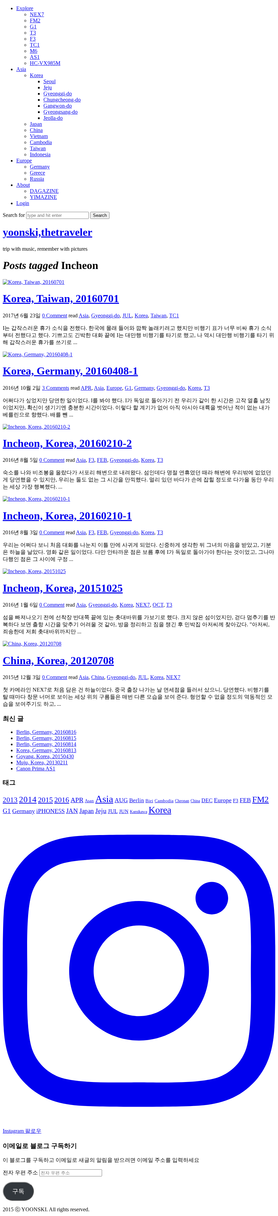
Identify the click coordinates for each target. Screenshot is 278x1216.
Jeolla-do (53, 118)
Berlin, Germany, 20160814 (46, 744)
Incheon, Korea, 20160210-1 (67, 516)
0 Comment (54, 315)
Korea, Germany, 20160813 (46, 750)
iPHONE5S (50, 811)
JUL (127, 315)
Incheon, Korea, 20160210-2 (67, 443)
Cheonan (182, 800)
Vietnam (39, 136)
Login (22, 203)
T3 (33, 33)
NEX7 (37, 14)
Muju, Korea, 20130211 (42, 762)
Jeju (47, 87)
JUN (123, 811)
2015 (45, 799)
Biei (149, 800)
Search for (14, 215)
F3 (33, 39)
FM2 (35, 20)
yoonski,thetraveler (47, 232)
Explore (24, 8)
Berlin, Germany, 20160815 (46, 738)
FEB (102, 460)
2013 (10, 800)
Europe (24, 160)
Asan (89, 800)
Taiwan (38, 148)
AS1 (35, 57)
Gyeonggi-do (57, 93)
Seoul (49, 81)
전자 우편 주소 (21, 1172)
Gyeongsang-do (60, 112)
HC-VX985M (45, 63)
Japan (36, 124)
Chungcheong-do (62, 100)
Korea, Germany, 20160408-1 (70, 371)
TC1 (35, 45)
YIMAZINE (43, 197)
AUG (121, 800)
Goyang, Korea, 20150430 (45, 756)
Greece (37, 173)
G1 (33, 26)
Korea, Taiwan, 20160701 (61, 298)
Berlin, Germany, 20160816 (46, 732)
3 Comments (55, 388)
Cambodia (41, 142)
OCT (158, 605)
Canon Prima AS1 (35, 768)
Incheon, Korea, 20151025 (63, 588)
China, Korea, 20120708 (58, 660)
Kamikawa (138, 811)
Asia (21, 69)
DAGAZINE (44, 191)
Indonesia (40, 154)
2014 (28, 799)
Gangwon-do (57, 106)
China (36, 130)
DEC (207, 800)
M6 (33, 51)
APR (86, 388)
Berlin (136, 800)
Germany (40, 167)
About (23, 185)
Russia (37, 179)
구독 (18, 1191)
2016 (61, 800)
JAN (72, 810)
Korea (36, 75)
